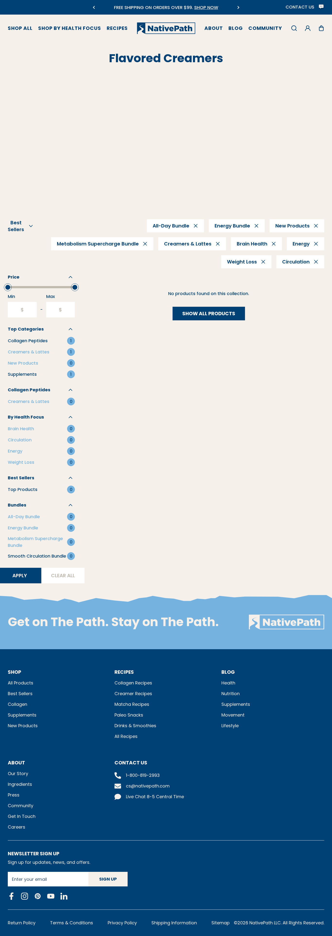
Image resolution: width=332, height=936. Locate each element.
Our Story (18, 773)
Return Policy (21, 923)
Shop (14, 672)
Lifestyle (230, 726)
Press (13, 795)
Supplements (22, 715)
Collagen (17, 704)
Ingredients (20, 784)
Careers (16, 827)
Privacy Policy (122, 923)
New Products (23, 726)
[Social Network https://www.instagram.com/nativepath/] (24, 896)
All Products (20, 683)
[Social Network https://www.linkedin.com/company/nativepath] (64, 896)
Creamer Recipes (133, 694)
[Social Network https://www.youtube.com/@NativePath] (50, 896)
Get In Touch (21, 816)
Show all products (208, 313)
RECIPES (124, 672)
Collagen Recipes (133, 683)
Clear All (63, 575)
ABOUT (16, 762)
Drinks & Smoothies (135, 726)
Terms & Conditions (71, 923)
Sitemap (220, 923)
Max (50, 296)
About (213, 28)
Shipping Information (174, 923)
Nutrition (230, 694)
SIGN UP (108, 879)
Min (11, 296)
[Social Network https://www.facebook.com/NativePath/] (11, 896)
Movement (233, 715)
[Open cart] (321, 28)
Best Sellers (20, 694)
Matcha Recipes (131, 704)
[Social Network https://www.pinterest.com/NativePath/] (37, 896)
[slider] (7, 287)
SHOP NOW (206, 7)
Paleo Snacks (128, 715)
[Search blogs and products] (294, 28)
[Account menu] (308, 28)
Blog (235, 28)
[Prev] (94, 7)
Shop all (20, 28)
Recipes (117, 28)
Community (265, 28)
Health (228, 683)
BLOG (228, 672)
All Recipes (126, 736)
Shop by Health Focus (69, 28)
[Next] (238, 7)
